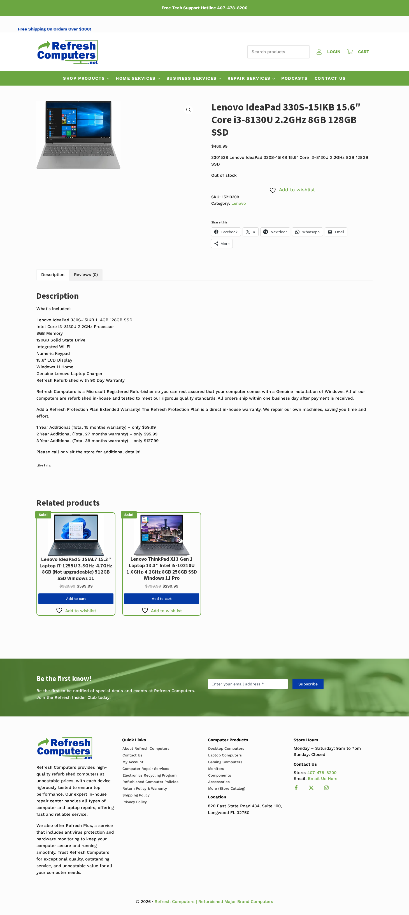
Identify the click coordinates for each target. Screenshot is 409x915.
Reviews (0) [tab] (86, 274)
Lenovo (238, 203)
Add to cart (76, 598)
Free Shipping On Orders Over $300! (65, 29)
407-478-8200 (232, 7)
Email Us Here (323, 778)
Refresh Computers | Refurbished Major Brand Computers (214, 901)
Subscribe (308, 684)
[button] (188, 109)
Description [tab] (52, 274)
